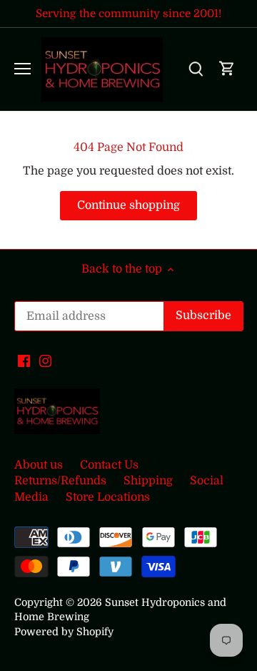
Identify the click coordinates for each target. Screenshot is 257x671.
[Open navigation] (22, 68)
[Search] (195, 69)
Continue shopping (128, 205)
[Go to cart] (227, 69)
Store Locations (108, 497)
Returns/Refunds (60, 480)
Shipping (148, 480)
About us (38, 465)
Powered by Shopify (64, 631)
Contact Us (109, 465)
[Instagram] (45, 360)
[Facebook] (24, 360)
